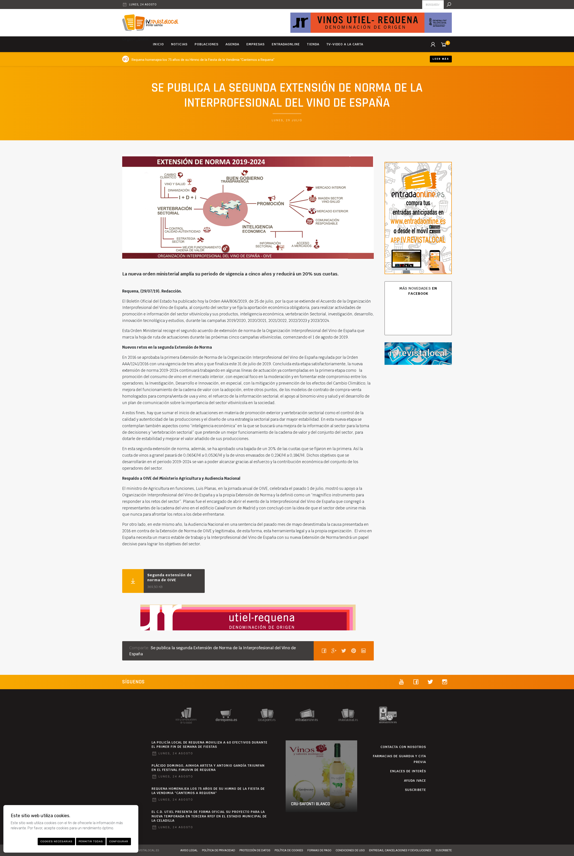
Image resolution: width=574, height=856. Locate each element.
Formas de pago (319, 850)
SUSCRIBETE (415, 790)
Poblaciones (206, 44)
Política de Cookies (289, 850)
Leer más (441, 59)
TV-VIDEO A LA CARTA (344, 44)
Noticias (179, 44)
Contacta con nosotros (403, 747)
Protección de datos (254, 850)
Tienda (313, 44)
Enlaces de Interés (408, 771)
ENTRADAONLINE (286, 44)
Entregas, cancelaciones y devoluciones (400, 850)
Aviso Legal (189, 850)
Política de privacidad (218, 850)
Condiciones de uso (350, 850)
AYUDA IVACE (415, 781)
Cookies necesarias (56, 841)
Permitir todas (91, 841)
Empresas (255, 44)
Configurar (118, 841)
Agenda (232, 44)
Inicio (158, 44)
